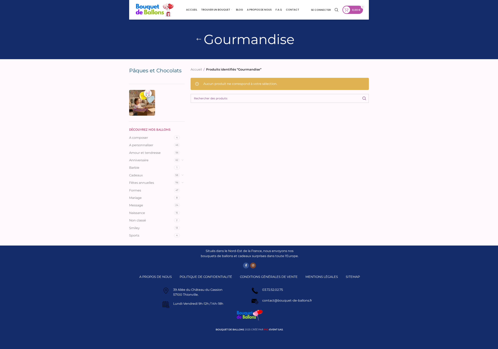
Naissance (137, 213)
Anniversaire (139, 160)
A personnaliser (141, 145)
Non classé (137, 220)
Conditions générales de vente (269, 277)
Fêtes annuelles (141, 183)
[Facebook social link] (246, 265)
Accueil (196, 69)
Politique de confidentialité (206, 277)
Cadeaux (136, 175)
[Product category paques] (142, 103)
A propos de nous (155, 277)
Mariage (135, 198)
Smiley (134, 228)
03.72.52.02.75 (272, 290)
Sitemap (353, 277)
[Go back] (199, 39)
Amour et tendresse (145, 153)
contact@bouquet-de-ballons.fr (287, 300)
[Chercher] (336, 10)
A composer (138, 138)
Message (136, 205)
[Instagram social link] (253, 265)
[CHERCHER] (364, 98)
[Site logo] (154, 9)
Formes (135, 190)
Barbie (134, 168)
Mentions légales (321, 277)
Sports (134, 235)
